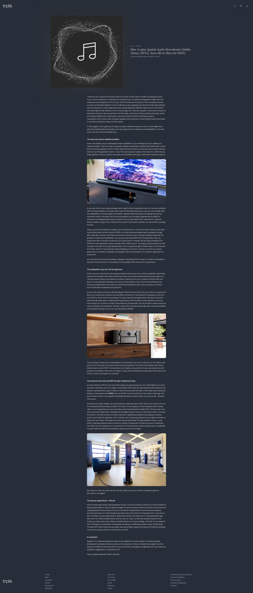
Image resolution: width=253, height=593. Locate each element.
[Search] (234, 6)
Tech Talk (138, 46)
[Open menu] (247, 6)
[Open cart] (241, 5)
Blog (131, 46)
